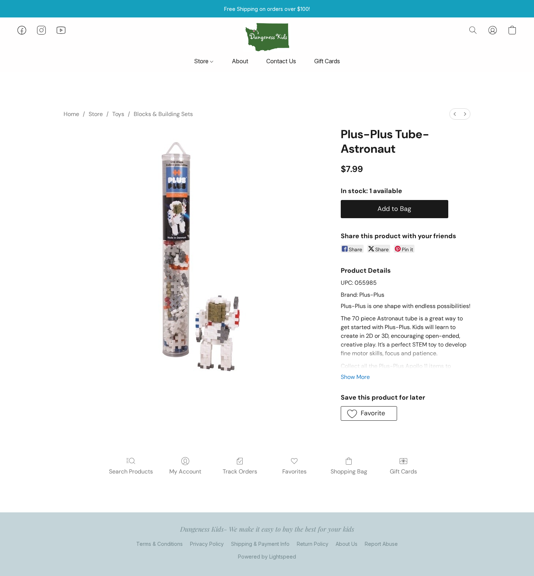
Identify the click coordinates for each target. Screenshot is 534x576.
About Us (346, 544)
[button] (266, 37)
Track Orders (240, 471)
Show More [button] (355, 377)
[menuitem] (455, 114)
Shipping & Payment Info (260, 544)
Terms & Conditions (159, 544)
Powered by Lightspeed (267, 556)
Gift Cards (327, 61)
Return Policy (312, 544)
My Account (185, 471)
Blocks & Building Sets (163, 114)
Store (202, 61)
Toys (118, 114)
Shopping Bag (349, 471)
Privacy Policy (207, 544)
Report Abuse (381, 544)
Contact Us (281, 61)
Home (71, 114)
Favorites (294, 471)
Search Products (131, 471)
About (240, 61)
